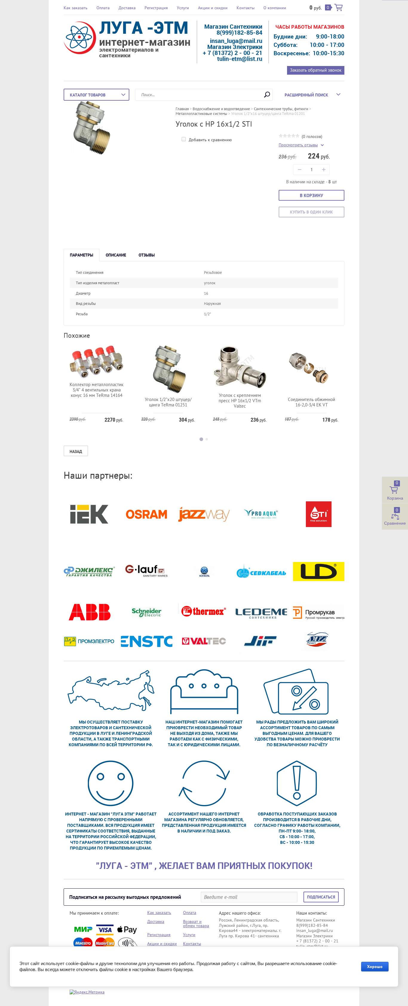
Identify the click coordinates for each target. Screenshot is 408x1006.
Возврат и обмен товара (196, 923)
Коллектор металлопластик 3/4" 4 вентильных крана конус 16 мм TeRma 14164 (96, 390)
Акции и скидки (213, 7)
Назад (76, 451)
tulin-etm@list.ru (239, 59)
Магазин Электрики (234, 47)
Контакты (245, 7)
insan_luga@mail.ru (236, 41)
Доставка (127, 7)
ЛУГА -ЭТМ (143, 27)
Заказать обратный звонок (315, 70)
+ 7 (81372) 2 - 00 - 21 (232, 53)
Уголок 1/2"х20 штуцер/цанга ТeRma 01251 (168, 402)
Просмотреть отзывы (298, 145)
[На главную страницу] (80, 38)
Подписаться (321, 897)
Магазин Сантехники (233, 26)
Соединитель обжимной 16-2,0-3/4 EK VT (311, 402)
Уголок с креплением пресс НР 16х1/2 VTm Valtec (240, 400)
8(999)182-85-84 (239, 32)
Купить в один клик (311, 212)
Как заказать (76, 7)
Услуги (183, 7)
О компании (274, 7)
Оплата (103, 7)
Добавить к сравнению (210, 139)
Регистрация (156, 7)
